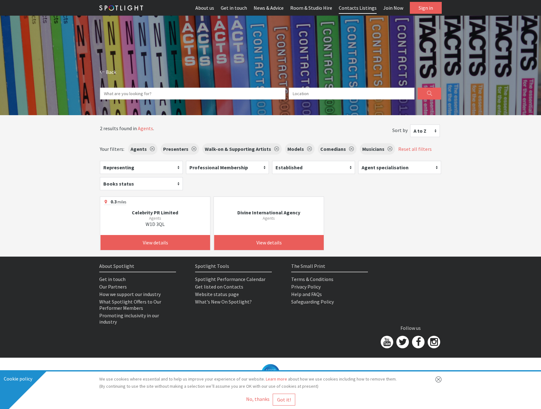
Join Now (393, 8)
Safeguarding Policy (312, 302)
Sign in (426, 8)
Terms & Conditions (312, 279)
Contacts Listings (358, 8)
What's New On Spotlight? (223, 302)
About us (204, 8)
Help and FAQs (306, 294)
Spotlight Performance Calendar (230, 279)
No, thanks (258, 399)
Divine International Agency (268, 212)
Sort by (400, 130)
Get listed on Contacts (219, 287)
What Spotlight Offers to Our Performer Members (130, 305)
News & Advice (269, 8)
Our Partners (113, 287)
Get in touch (234, 8)
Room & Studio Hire (311, 8)
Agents (145, 128)
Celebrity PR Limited (155, 212)
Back (110, 72)
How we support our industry (130, 294)
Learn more (276, 379)
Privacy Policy (306, 287)
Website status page (217, 294)
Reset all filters (415, 149)
